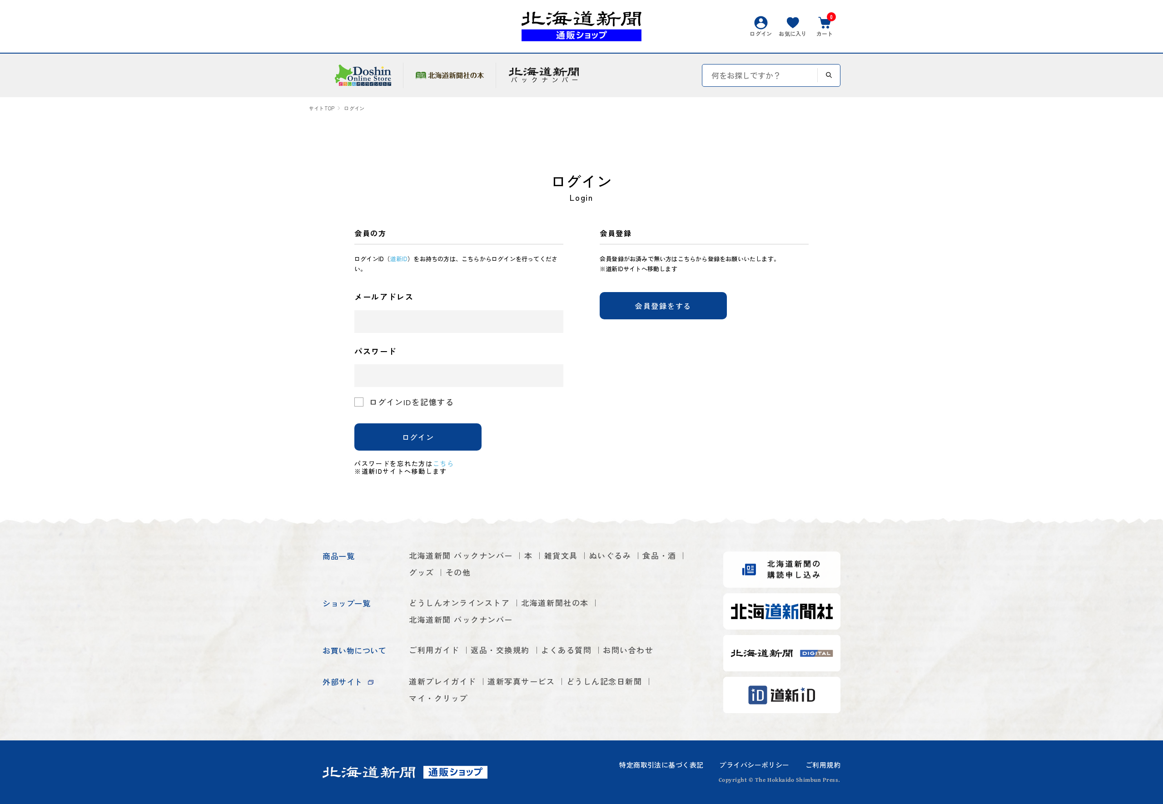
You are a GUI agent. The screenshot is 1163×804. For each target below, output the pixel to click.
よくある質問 (566, 650)
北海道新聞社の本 (554, 602)
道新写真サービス (521, 681)
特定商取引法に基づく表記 (661, 765)
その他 (458, 572)
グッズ (421, 572)
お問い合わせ (628, 650)
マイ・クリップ (438, 698)
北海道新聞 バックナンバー (461, 555)
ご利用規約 (822, 765)
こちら (443, 463)
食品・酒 (659, 555)
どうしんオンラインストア (459, 602)
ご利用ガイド (434, 650)
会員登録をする (663, 305)
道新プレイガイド (442, 681)
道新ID (399, 258)
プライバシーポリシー (754, 765)
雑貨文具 (561, 555)
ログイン (418, 437)
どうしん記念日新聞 (604, 681)
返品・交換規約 (500, 650)
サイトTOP (321, 108)
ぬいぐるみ (610, 555)
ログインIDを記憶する (411, 401)
